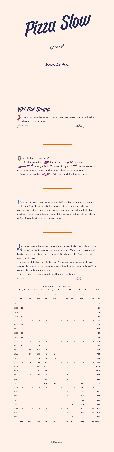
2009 (16, 346)
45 (55, 383)
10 (22, 308)
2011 (16, 354)
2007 (16, 337)
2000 (16, 308)
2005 (16, 329)
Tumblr (44, 290)
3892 (37, 299)
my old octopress (70, 166)
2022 (16, 400)
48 (73, 404)
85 (22, 325)
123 (82, 383)
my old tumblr (46, 166)
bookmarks (52, 65)
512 (38, 362)
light (55, 174)
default (46, 162)
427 (98, 400)
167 (73, 408)
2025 (16, 413)
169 (38, 341)
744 (38, 346)
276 (98, 404)
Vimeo (65, 290)
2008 (16, 341)
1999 (16, 304)
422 (82, 400)
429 (45, 379)
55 (31, 375)
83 (22, 333)
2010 (16, 350)
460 (98, 375)
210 (82, 387)
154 (82, 413)
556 (98, 350)
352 (38, 350)
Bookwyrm (53, 218)
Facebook (28, 290)
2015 (16, 371)
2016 (16, 375)
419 (98, 396)
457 (98, 392)
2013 (16, 362)
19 (55, 358)
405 (98, 408)
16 (61, 299)
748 (98, 341)
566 (73, 299)
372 (31, 358)
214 (82, 404)
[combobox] (50, 125)
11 (67, 371)
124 (45, 358)
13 (93, 404)
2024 (16, 408)
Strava (39, 218)
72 (22, 337)
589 (98, 383)
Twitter (37, 290)
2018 (16, 383)
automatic (46, 174)
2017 (16, 379)
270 (45, 367)
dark (65, 174)
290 (38, 354)
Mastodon (30, 218)
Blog (22, 218)
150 (21, 329)
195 (31, 350)
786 (98, 358)
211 (98, 387)
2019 (16, 387)
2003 (16, 320)
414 (45, 383)
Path (60, 290)
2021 (16, 396)
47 (55, 379)
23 (22, 316)
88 (99, 337)
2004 (16, 325)
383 (31, 354)
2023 (16, 404)
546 (31, 341)
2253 (82, 299)
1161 (98, 346)
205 (82, 408)
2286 (30, 299)
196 (45, 362)
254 (38, 358)
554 (45, 371)
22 (93, 413)
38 (67, 299)
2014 (16, 367)
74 (32, 371)
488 (98, 379)
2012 (16, 358)
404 (82, 396)
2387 (44, 299)
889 (38, 371)
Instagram (52, 290)
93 (73, 417)
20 (55, 354)
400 (98, 413)
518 (21, 299)
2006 (16, 333)
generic (70, 162)
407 (31, 346)
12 (39, 375)
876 (98, 362)
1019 (98, 367)
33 (22, 341)
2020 (16, 392)
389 (45, 375)
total (16, 299)
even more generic (25, 166)
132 (54, 299)
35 (22, 320)
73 (93, 299)
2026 (16, 417)
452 (82, 392)
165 (31, 362)
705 (98, 354)
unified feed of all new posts (62, 209)
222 (73, 413)
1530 (98, 371)
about (65, 65)
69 (83, 417)
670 (38, 367)
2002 (16, 316)
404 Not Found (33, 109)
